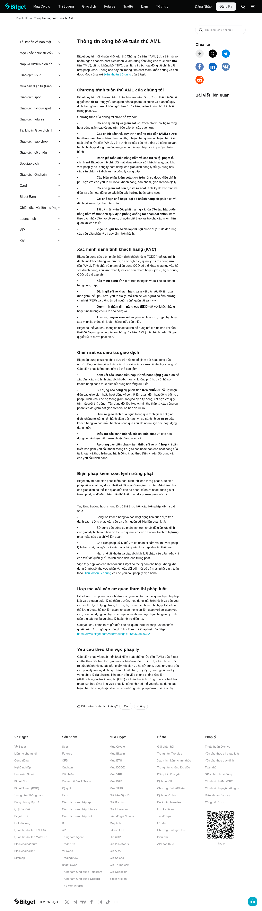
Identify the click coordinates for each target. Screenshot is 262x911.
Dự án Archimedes (169, 802)
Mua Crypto (117, 746)
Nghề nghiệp (22, 767)
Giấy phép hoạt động (218, 774)
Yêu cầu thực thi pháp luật (222, 753)
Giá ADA (115, 851)
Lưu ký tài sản (166, 809)
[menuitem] (40, 42)
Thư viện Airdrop (73, 885)
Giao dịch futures (32, 119)
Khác (23, 241)
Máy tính (115, 823)
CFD (65, 760)
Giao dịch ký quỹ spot (35, 108)
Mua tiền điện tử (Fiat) (36, 86)
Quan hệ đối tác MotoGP (30, 837)
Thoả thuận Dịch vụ (217, 746)
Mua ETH (116, 760)
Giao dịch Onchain (33, 174)
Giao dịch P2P (30, 75)
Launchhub (28, 218)
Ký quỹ (66, 788)
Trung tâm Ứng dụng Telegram (82, 871)
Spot (65, 746)
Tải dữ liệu (164, 816)
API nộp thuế (165, 844)
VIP (22, 230)
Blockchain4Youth (25, 844)
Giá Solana (117, 857)
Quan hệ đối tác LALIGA (30, 830)
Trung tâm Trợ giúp (169, 753)
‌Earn (65, 795)
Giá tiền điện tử (120, 795)
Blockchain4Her (24, 851)
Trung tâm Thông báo (28, 795)
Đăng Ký (225, 6)
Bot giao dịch (29, 163)
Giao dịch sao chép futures (79, 809)
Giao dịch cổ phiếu (33, 152)
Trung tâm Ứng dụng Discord (81, 878)
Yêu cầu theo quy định (219, 760)
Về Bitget (20, 746)
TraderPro (68, 844)
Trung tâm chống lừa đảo (173, 767)
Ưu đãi (161, 823)
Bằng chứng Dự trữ (26, 802)
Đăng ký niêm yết (168, 774)
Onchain (67, 767)
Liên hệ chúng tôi (25, 753)
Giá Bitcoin (117, 802)
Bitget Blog (21, 781)
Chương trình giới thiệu (172, 830)
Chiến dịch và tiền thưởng (39, 207)
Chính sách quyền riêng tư (222, 788)
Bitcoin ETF (117, 830)
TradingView (70, 857)
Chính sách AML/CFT (219, 781)
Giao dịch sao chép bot (77, 816)
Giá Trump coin (120, 864)
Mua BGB (116, 781)
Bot (64, 823)
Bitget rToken (118, 878)
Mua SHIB (116, 788)
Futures (67, 753)
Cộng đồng (21, 760)
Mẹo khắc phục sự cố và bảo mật (39, 53)
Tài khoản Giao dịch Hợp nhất (39, 130)
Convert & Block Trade (76, 781)
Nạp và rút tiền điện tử (36, 64)
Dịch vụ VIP (164, 781)
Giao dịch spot (30, 97)
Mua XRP (116, 774)
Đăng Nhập (203, 6)
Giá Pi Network (119, 844)
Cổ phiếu (68, 774)
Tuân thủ (210, 767)
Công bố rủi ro (214, 802)
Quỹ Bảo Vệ (22, 809)
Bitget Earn (28, 196)
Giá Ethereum (119, 809)
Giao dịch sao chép (34, 141)
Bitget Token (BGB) (26, 788)
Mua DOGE (117, 767)
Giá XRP (115, 837)
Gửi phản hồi (165, 746)
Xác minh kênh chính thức (174, 760)
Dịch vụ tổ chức (167, 795)
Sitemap (19, 857)
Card (23, 185)
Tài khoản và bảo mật (35, 42)
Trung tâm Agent (73, 837)
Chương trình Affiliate (171, 788)
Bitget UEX (21, 816)
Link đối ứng (22, 823)
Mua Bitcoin (117, 753)
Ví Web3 (67, 851)
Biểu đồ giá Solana (122, 816)
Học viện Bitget (24, 774)
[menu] (40, 142)
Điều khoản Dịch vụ (217, 795)
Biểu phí (162, 837)
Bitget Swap (69, 864)
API (64, 830)
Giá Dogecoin (118, 871)
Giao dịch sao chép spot (77, 802)
